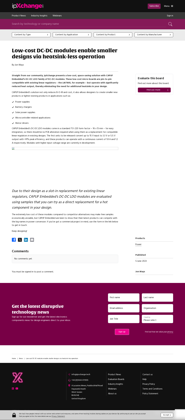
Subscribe (154, 6)
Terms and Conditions (152, 388)
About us (112, 393)
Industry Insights (39, 15)
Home (14, 358)
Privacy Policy (149, 384)
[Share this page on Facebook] (14, 240)
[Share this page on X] (20, 240)
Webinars (57, 15)
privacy (170, 332)
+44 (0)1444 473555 (80, 380)
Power (138, 244)
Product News (19, 15)
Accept (166, 415)
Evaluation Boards (116, 379)
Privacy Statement (58, 416)
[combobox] (31, 34)
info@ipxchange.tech (81, 374)
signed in (29, 271)
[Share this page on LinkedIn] (26, 240)
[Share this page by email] (32, 240)
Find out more (153, 89)
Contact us (148, 374)
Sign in (170, 15)
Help (145, 379)
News (21, 358)
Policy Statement (150, 393)
